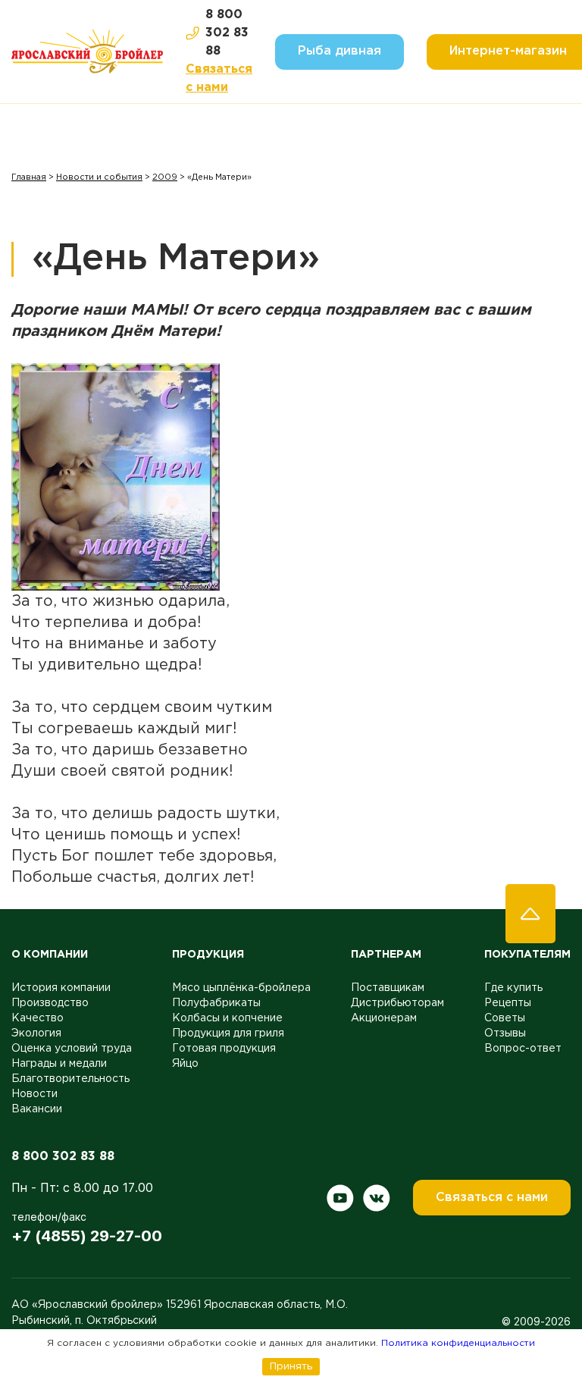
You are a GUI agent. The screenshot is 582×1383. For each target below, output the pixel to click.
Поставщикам (387, 988)
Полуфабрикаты (216, 1003)
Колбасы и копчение (227, 1018)
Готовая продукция (224, 1048)
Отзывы (505, 1033)
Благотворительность (70, 1079)
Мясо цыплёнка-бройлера (241, 988)
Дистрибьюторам (397, 1003)
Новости (34, 1094)
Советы (504, 1018)
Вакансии (36, 1109)
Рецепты (507, 1003)
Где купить (513, 988)
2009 (164, 177)
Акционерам (384, 1018)
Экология (36, 1033)
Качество (37, 1018)
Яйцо (185, 1063)
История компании (61, 988)
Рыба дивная (339, 51)
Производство (50, 1003)
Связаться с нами (219, 78)
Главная (28, 177)
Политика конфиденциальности (458, 1343)
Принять (291, 1366)
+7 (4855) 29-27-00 (86, 1236)
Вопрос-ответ (523, 1048)
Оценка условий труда (71, 1048)
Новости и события (99, 177)
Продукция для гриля (228, 1033)
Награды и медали (59, 1063)
